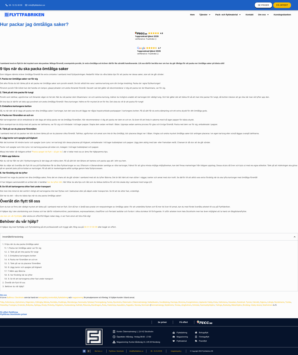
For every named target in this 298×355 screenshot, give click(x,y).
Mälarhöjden (236, 305)
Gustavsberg (69, 305)
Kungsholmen (192, 302)
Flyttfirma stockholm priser (13, 314)
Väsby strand (256, 305)
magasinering (77, 297)
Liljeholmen (20, 302)
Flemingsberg (100, 302)
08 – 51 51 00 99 (156, 351)
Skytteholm (169, 305)
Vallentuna (222, 302)
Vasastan (232, 302)
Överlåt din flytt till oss (15, 282)
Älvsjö (44, 305)
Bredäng (246, 305)
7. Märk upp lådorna (16, 271)
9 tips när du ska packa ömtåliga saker (22, 244)
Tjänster (203, 14)
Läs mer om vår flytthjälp (11, 216)
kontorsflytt (52, 297)
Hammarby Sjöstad (86, 302)
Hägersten (29, 302)
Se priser (162, 322)
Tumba (288, 302)
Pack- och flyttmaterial (226, 14)
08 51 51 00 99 (90, 227)
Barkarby (226, 305)
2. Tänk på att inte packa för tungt (23, 252)
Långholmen (186, 305)
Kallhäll (79, 305)
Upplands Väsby (205, 302)
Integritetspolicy (176, 351)
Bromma (181, 302)
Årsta (104, 305)
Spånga (37, 305)
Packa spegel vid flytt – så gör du (47, 152)
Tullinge (219, 305)
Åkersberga (72, 302)
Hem (192, 14)
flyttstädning (63, 297)
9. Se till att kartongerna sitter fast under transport (30, 279)
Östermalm (126, 302)
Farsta (109, 302)
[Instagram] (88, 351)
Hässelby (4, 305)
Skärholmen (267, 305)
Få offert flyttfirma (9, 312)
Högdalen (59, 305)
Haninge (174, 302)
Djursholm (117, 302)
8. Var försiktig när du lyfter (20, 275)
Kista (215, 302)
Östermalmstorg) (140, 302)
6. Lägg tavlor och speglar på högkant (25, 267)
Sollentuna (9, 302)
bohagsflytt (43, 297)
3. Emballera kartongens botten (22, 256)
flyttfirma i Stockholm (15, 297)
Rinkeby (50, 305)
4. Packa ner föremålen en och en (22, 259)
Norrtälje (53, 302)
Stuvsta (137, 305)
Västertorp (111, 305)
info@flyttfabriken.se (136, 351)
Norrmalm (146, 305)
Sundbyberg (164, 302)
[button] (295, 237)
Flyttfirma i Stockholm (116, 351)
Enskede (21, 305)
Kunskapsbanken (282, 14)
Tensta (177, 305)
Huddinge (62, 302)
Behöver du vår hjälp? (14, 286)
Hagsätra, (130, 305)
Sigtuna (263, 302)
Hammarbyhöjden (207, 305)
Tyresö (249, 302)
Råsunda (86, 305)
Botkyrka (29, 305)
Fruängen (13, 305)
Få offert (183, 322)
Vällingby (39, 302)
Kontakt (249, 14)
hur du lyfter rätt (54, 182)
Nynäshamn (279, 302)
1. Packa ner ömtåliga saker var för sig (24, 248)
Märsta (46, 302)
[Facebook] (84, 351)
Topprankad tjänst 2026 (147, 36)
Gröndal (195, 305)
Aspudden (121, 305)
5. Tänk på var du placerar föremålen (24, 263)
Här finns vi (98, 351)
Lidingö (270, 302)
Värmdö (255, 302)
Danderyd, (241, 302)
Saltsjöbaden (152, 302)
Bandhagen (96, 305)
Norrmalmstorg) (157, 305)
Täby (2, 302)
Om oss (262, 14)
